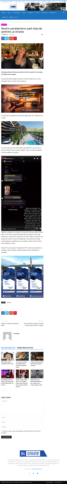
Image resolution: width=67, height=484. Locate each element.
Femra (38, 1)
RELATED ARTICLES (8, 348)
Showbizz (33, 1)
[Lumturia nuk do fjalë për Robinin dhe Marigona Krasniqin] (37, 356)
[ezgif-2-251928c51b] (22, 133)
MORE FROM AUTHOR (25, 348)
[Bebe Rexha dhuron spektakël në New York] (7, 356)
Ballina (4, 12)
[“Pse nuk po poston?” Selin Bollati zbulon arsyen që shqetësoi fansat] (22, 356)
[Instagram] (63, 1)
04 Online (5, 34)
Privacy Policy (58, 482)
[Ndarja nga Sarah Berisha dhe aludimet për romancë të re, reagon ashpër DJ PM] (37, 374)
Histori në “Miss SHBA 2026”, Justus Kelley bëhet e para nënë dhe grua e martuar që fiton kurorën (22, 383)
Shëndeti (44, 1)
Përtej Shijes (16, 12)
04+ (16, 17)
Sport (28, 1)
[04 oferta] (22, 299)
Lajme (23, 1)
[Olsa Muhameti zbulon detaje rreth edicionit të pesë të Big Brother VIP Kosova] (7, 374)
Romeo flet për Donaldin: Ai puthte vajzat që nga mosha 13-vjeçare (33, 324)
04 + (54, 1)
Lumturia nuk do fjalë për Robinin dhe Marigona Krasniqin (37, 363)
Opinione (4, 17)
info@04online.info (37, 469)
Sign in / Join (18, 1)
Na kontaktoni (49, 482)
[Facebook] (60, 1)
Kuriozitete (52, 12)
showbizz (9, 302)
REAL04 (49, 1)
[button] (64, 12)
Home (2, 22)
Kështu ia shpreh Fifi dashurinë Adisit (10, 324)
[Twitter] (65, 1)
